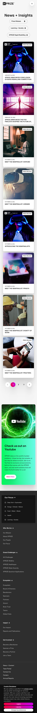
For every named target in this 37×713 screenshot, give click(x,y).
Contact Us (7, 672)
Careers (5, 675)
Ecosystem (6, 585)
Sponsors (6, 596)
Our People (7, 540)
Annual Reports (8, 678)
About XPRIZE (8, 536)
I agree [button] (18, 704)
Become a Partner (9, 652)
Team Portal (7, 669)
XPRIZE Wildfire (8, 561)
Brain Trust (6, 607)
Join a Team (7, 655)
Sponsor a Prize (8, 648)
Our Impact (7, 627)
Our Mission (7, 533)
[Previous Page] (7, 384)
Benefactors (7, 592)
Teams (5, 610)
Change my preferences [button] (18, 710)
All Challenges (8, 557)
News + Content (8, 665)
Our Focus (6, 543)
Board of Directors (9, 589)
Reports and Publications (11, 631)
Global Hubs (7, 614)
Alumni (5, 603)
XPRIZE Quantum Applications (13, 572)
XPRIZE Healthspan (9, 564)
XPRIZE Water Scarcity (10, 568)
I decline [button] (18, 707)
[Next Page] (29, 384)
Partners (6, 599)
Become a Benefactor (10, 645)
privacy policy (28, 689)
